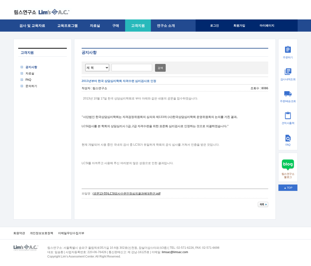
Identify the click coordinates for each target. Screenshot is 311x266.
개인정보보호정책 (41, 233)
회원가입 (239, 25)
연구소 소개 (166, 25)
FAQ (28, 79)
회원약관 (19, 233)
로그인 (214, 25)
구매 (115, 25)
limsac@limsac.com (175, 252)
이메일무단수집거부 (71, 233)
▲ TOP (288, 187)
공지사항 (31, 67)
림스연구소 (100, 88)
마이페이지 (267, 25)
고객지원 (138, 25)
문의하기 (31, 86)
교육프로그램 (67, 25)
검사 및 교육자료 (32, 25)
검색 (160, 67)
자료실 (95, 25)
